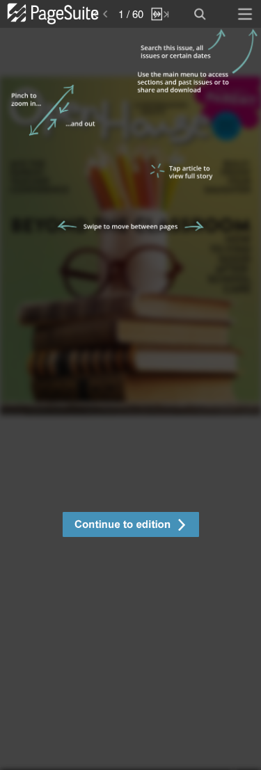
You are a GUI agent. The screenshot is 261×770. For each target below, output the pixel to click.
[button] (130, 526)
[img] (130, 399)
